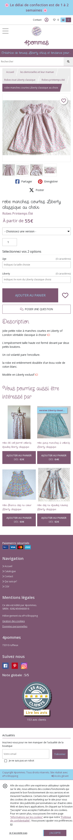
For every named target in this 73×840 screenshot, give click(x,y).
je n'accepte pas (18, 833)
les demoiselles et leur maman (37, 72)
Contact (37, 19)
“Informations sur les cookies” (26, 817)
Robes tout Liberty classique (19, 79)
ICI (48, 335)
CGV (6, 586)
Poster (39, 190)
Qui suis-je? (10, 581)
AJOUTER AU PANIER (30, 295)
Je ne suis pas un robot (21, 760)
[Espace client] (46, 20)
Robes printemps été (53, 79)
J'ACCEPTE (55, 833)
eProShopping (10, 776)
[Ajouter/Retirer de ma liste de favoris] (65, 295)
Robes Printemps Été (17, 213)
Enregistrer (50, 181)
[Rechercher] (68, 61)
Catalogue (10, 571)
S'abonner (60, 754)
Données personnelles (14, 626)
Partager (26, 181)
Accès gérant (61, 776)
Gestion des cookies (13, 621)
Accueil (10, 72)
